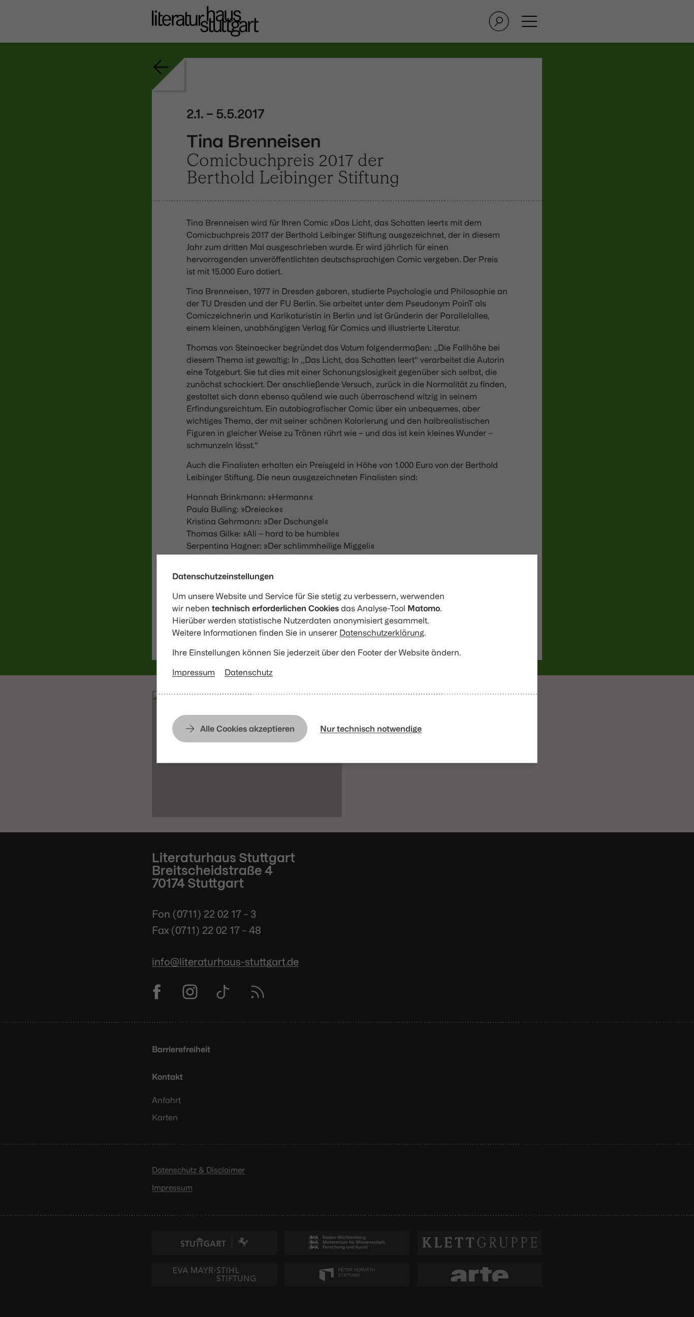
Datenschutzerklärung (381, 632)
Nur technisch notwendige (371, 728)
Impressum (193, 672)
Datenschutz (249, 672)
